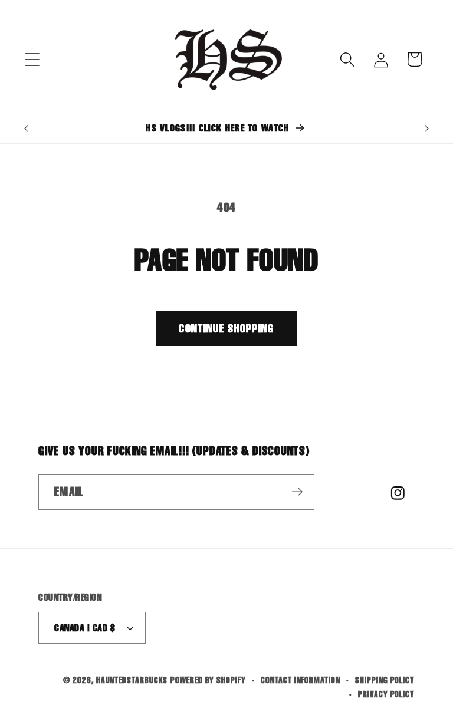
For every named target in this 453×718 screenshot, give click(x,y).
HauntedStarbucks (132, 680)
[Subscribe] (297, 492)
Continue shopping (226, 328)
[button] (32, 59)
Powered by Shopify (207, 680)
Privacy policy (386, 694)
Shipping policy (385, 680)
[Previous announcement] (26, 128)
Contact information (300, 680)
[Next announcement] (427, 128)
